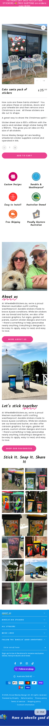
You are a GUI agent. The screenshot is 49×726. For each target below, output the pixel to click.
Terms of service (18, 701)
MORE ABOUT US (17, 339)
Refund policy (27, 698)
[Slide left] (37, 81)
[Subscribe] (45, 648)
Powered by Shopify (10, 698)
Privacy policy (41, 698)
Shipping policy (34, 701)
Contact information (25, 705)
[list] (24, 199)
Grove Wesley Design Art (19, 695)
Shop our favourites (19, 448)
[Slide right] (44, 81)
